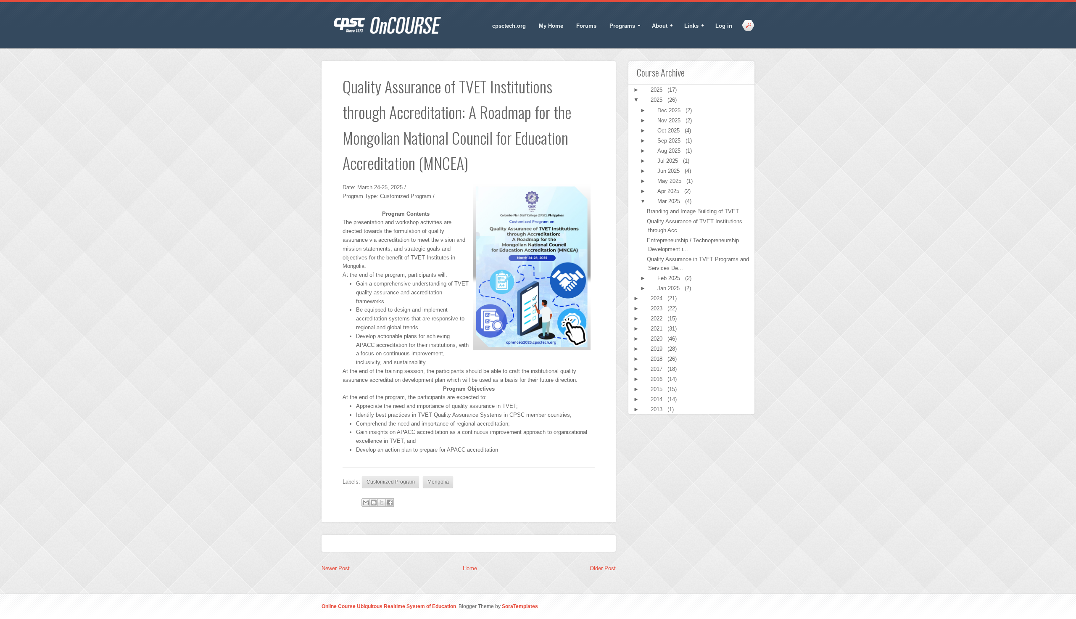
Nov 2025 (669, 120)
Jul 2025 (668, 161)
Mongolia (438, 481)
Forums (586, 26)
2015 (657, 389)
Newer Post (336, 568)
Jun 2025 (669, 171)
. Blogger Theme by (497, 606)
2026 (657, 90)
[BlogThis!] (373, 502)
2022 (657, 318)
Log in (723, 26)
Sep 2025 (669, 141)
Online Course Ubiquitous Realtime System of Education (389, 606)
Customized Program (391, 481)
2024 (657, 298)
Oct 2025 (669, 130)
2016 (657, 379)
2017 (657, 369)
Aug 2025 (669, 151)
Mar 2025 (669, 201)
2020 (657, 339)
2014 (657, 399)
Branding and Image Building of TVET (693, 211)
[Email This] (365, 502)
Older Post (603, 568)
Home (470, 568)
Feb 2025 (669, 278)
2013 (657, 409)
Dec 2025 (669, 110)
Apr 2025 (669, 191)
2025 (657, 100)
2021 (657, 328)
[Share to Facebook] (389, 502)
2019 (657, 349)
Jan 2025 (669, 288)
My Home (551, 26)
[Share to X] (381, 502)
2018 (657, 359)
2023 (657, 308)
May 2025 (670, 181)
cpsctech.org (509, 26)
